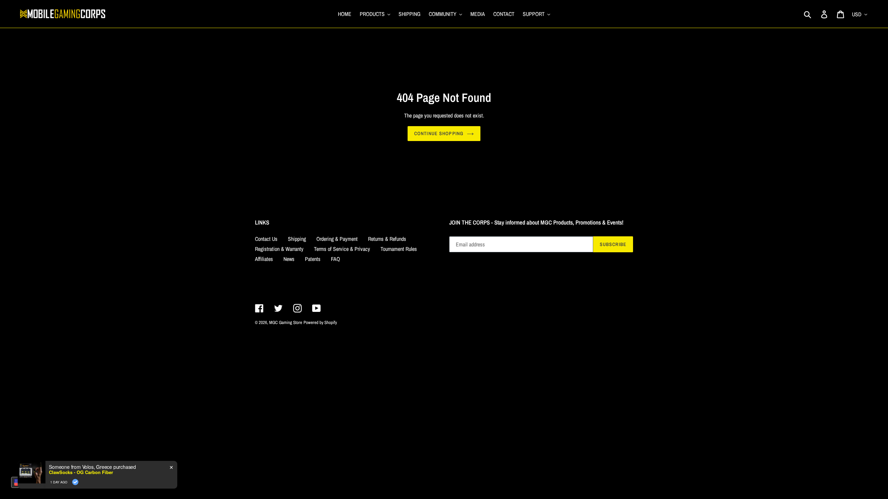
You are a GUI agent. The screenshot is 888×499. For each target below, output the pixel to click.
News (288, 259)
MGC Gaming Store (285, 322)
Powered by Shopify (320, 322)
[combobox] (27, 482)
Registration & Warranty (279, 249)
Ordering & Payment (337, 239)
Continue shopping (438, 133)
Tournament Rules (399, 249)
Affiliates (264, 259)
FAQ (335, 259)
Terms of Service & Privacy (342, 249)
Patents (313, 259)
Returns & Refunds (387, 239)
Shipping (297, 239)
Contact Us (266, 239)
